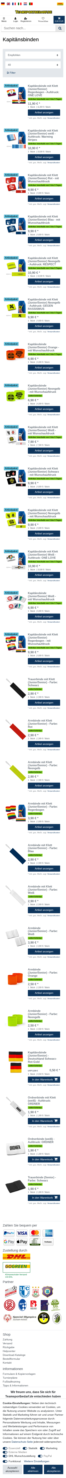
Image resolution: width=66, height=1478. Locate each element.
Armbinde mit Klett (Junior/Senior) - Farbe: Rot (43, 723)
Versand (7, 1343)
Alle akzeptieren (53, 1469)
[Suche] (60, 28)
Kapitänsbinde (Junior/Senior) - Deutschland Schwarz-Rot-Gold (42, 1057)
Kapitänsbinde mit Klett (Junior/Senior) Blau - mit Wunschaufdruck (44, 219)
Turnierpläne (10, 1377)
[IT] (20, 4)
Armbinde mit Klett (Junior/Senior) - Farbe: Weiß (43, 889)
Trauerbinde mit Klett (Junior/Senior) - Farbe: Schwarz (43, 682)
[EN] (8, 4)
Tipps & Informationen (15, 1385)
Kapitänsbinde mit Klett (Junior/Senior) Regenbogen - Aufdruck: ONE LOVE (43, 90)
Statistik (32, 1448)
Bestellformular (11, 1358)
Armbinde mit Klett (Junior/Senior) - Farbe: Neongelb (43, 765)
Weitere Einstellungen (36, 1461)
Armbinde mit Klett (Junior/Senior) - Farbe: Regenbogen (43, 806)
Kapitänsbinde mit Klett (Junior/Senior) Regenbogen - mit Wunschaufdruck (43, 639)
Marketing (51, 1448)
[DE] (3, 4)
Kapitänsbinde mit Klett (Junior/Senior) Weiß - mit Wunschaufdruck (43, 430)
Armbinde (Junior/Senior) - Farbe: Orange (43, 972)
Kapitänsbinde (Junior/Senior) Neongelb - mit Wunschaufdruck (44, 388)
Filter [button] (13, 72)
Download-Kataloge (14, 1354)
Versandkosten (53, 118)
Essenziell (14, 1448)
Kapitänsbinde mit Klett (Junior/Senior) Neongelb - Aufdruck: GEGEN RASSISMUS (44, 304)
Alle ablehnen (33, 1469)
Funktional (15, 1461)
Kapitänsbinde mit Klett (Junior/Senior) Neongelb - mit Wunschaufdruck (44, 513)
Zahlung (7, 1339)
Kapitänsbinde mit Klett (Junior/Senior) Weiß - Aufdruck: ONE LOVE (43, 554)
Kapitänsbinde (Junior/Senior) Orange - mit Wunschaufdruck (43, 347)
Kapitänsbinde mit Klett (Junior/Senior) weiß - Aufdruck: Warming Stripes (43, 135)
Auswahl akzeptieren (12, 1469)
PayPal (48, 1455)
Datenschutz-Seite (22, 1441)
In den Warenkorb (42, 1079)
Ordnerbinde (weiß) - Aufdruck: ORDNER (41, 1140)
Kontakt (7, 1362)
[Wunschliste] (43, 20)
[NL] (25, 4)
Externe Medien (18, 1452)
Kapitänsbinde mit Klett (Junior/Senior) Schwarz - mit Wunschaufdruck (43, 471)
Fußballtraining (11, 1381)
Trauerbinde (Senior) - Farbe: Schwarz (42, 1179)
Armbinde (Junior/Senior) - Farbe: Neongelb (43, 1014)
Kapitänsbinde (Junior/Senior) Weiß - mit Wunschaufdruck (42, 596)
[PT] (31, 4)
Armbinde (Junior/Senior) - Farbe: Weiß (43, 931)
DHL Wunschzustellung (22, 1455)
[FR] (14, 4)
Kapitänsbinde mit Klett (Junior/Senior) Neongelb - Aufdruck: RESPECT (44, 261)
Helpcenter (9, 1351)
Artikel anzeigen (44, 112)
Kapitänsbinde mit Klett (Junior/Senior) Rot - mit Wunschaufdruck (43, 178)
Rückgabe (8, 1347)
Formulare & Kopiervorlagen (19, 1373)
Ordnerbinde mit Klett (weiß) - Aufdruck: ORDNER (42, 1100)
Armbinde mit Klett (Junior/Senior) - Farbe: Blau (43, 848)
